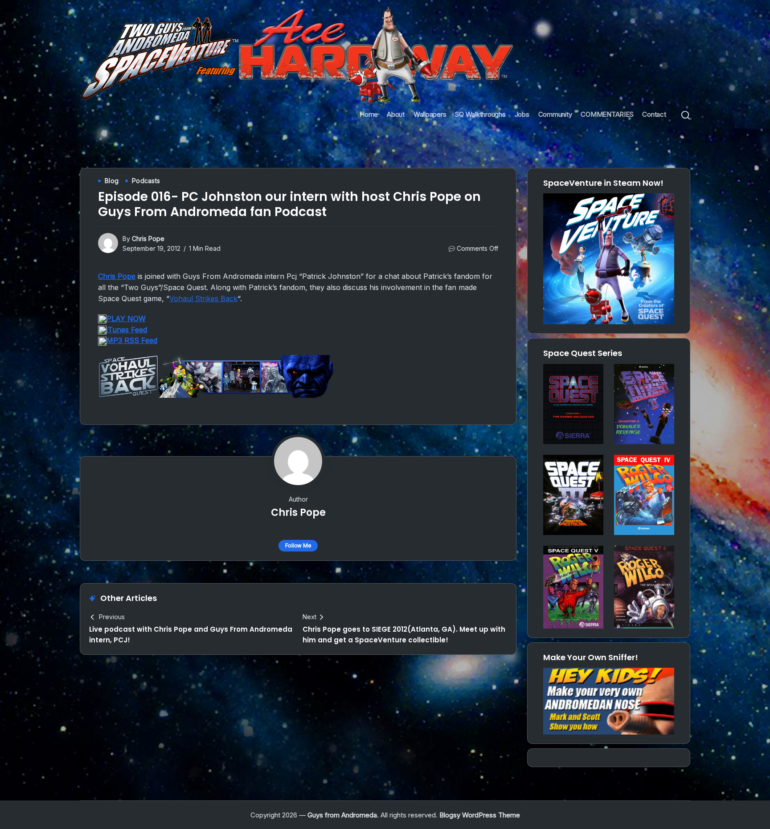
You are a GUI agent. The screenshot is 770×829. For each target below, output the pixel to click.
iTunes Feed (126, 329)
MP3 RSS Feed (131, 340)
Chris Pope (148, 238)
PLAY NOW (126, 318)
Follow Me (298, 545)
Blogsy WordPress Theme (479, 815)
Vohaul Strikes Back (203, 298)
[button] (685, 115)
